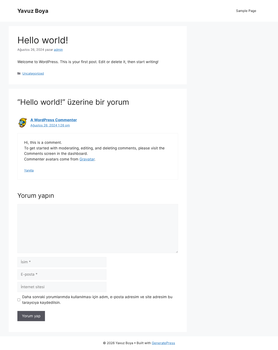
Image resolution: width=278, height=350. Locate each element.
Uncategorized (33, 73)
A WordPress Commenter (53, 120)
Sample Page (246, 11)
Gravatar (86, 159)
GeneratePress (163, 343)
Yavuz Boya (32, 11)
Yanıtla (29, 170)
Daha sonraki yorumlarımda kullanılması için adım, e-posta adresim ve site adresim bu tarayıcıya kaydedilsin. (97, 300)
